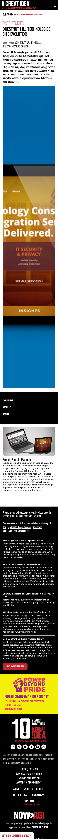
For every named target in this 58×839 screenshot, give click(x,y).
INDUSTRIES (38, 14)
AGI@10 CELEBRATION (29, 778)
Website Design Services (20, 527)
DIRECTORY (37, 795)
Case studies (19, 14)
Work (16, 789)
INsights (28, 789)
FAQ (26, 795)
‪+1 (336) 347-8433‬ (29, 769)
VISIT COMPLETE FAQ (15, 666)
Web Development (21, 530)
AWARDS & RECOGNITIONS (29, 782)
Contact (29, 801)
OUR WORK (8, 14)
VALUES (16, 795)
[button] (54, 5)
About (39, 789)
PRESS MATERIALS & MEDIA (29, 774)
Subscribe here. (40, 827)
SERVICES (29, 14)
